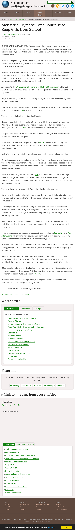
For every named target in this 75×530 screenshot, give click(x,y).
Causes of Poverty (15, 321)
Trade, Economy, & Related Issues (22, 318)
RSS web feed (24, 504)
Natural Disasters (15, 347)
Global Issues (20, 3)
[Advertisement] (37, 426)
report (42, 142)
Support (58, 12)
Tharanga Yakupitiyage (11, 34)
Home (6, 12)
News (15, 19)
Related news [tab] (11, 308)
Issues (28, 12)
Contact (69, 12)
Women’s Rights (14, 335)
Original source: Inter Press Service (15, 294)
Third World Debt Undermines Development (26, 327)
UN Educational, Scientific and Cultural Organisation (37, 87)
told (22, 110)
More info (51, 527)
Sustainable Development (18, 344)
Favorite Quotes (61, 509)
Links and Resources (63, 507)
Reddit (62, 385)
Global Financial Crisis (17, 359)
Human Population (16, 338)
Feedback (39, 509)
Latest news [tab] (26, 308)
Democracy (12, 356)
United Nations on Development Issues (24, 324)
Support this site (41, 507)
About (17, 12)
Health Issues (13, 350)
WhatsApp (50, 385)
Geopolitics (12, 333)
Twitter (38, 385)
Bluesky (15, 385)
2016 (19, 19)
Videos (58, 504)
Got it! (67, 527)
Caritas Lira (58, 233)
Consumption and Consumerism (21, 341)
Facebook (26, 385)
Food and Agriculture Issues (19, 353)
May (23, 19)
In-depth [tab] (38, 308)
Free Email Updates (42, 504)
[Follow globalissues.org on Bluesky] (62, 6)
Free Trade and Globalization (20, 330)
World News (39, 13)
